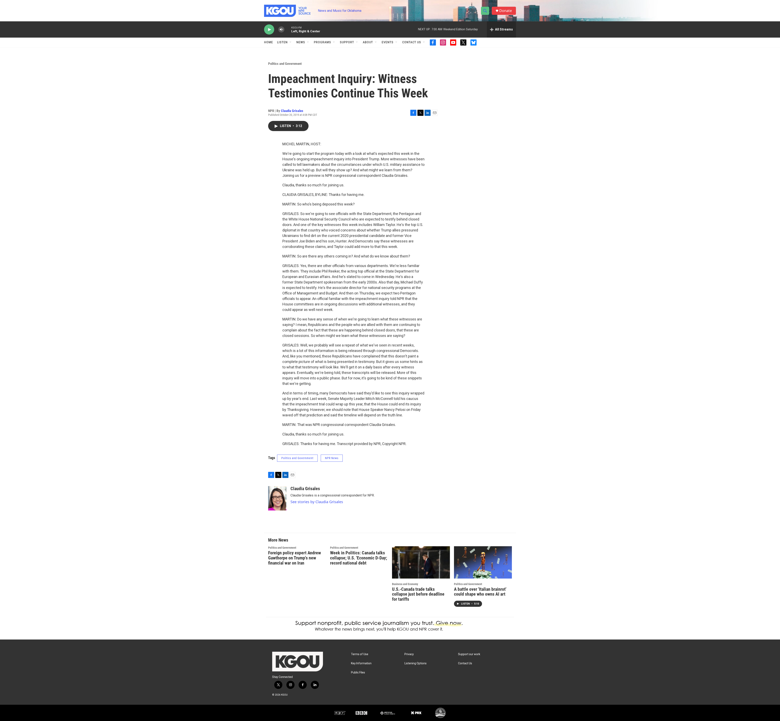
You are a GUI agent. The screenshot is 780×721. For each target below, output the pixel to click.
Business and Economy (405, 584)
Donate (505, 11)
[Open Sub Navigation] (290, 42)
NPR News (331, 458)
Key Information (361, 663)
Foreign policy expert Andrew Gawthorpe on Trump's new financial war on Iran (294, 558)
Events (387, 42)
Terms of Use (359, 654)
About (368, 42)
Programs (322, 42)
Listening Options (415, 663)
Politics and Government (285, 64)
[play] (269, 29)
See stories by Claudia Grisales (316, 501)
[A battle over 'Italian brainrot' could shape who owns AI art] (483, 562)
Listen (282, 42)
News (300, 42)
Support (347, 42)
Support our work (469, 654)
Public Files (358, 672)
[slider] (287, 29)
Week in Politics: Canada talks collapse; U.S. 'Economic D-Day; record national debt (358, 558)
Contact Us (411, 42)
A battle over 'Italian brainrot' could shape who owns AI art (480, 592)
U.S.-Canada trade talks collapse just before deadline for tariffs (418, 594)
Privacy (409, 654)
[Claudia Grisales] (277, 498)
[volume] (281, 29)
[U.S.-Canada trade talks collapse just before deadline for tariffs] (421, 562)
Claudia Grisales (292, 111)
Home (268, 42)
